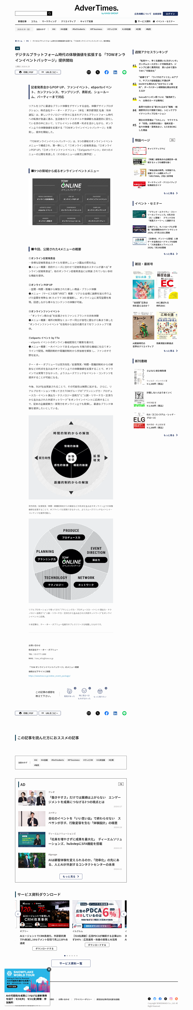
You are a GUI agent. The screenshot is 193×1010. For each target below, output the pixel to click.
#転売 (148, 29)
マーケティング (49, 21)
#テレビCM (112, 29)
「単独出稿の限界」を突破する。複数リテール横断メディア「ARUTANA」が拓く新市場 (162, 173)
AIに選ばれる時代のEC (162, 304)
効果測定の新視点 (164, 343)
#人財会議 (126, 29)
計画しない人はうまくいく (159, 392)
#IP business (96, 29)
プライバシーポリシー (83, 999)
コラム (34, 21)
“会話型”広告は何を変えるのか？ (141, 304)
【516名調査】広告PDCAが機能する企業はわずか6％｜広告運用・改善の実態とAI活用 (96, 937)
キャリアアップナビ (156, 148)
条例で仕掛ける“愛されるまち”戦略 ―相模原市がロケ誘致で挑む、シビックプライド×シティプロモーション (158, 110)
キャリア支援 (86, 21)
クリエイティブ (68, 21)
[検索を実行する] (49, 13)
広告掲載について (142, 13)
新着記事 (22, 21)
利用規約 (50, 999)
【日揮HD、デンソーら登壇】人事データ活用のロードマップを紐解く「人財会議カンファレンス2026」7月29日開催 (163, 243)
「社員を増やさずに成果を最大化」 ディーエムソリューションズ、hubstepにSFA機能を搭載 (85, 841)
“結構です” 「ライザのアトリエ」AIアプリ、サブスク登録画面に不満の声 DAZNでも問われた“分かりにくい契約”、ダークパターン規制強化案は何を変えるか (158, 84)
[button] (89, 72)
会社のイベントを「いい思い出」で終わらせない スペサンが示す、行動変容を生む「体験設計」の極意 (84, 820)
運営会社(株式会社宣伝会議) (108, 999)
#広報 (138, 29)
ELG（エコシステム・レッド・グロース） (161, 416)
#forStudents (79, 29)
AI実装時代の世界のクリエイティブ (143, 345)
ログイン (170, 13)
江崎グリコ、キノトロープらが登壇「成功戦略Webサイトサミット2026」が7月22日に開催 (163, 229)
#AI (53, 29)
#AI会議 (64, 29)
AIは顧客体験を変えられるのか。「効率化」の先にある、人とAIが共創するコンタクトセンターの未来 (83, 862)
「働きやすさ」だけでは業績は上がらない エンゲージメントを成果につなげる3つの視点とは (84, 799)
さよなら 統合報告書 (156, 370)
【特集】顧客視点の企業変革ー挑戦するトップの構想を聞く (162, 161)
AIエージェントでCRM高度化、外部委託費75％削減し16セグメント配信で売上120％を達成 (44, 939)
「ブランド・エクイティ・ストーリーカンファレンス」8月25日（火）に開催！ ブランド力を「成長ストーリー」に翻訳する (162, 216)
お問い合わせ (64, 999)
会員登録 (157, 13)
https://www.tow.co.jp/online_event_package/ (49, 675)
